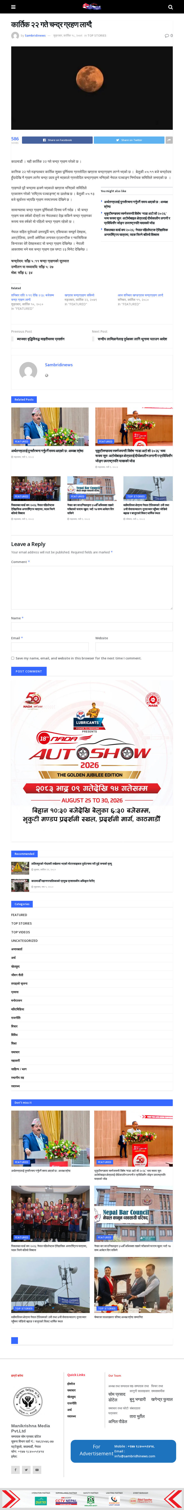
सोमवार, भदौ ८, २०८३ (135, 518)
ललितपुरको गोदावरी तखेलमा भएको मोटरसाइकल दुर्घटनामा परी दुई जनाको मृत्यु (71, 864)
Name (17, 618)
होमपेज (71, 1384)
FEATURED (21, 441)
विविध (14, 1035)
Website (101, 638)
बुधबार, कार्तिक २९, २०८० (44, 869)
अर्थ (13, 957)
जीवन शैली (17, 975)
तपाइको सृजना (19, 983)
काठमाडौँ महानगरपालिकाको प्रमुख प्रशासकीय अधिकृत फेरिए (63, 881)
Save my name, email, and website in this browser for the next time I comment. (79, 658)
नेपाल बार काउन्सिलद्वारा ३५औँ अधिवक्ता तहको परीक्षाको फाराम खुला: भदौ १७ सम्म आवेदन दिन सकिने (90, 509)
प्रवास (14, 992)
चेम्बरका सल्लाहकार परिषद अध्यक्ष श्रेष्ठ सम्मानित (118, 1317)
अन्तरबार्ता (16, 949)
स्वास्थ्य (15, 1086)
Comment (20, 562)
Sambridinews (35, 35)
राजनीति (15, 1018)
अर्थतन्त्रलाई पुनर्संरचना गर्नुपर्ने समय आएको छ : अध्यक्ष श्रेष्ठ (47, 450)
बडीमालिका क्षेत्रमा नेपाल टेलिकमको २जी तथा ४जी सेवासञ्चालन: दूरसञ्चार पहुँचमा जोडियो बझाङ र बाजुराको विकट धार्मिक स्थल (146, 509)
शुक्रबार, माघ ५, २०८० (43, 886)
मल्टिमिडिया (17, 1009)
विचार (14, 1026)
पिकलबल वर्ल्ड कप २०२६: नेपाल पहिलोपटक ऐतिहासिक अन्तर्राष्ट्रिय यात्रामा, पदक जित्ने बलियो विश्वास (33, 509)
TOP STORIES (97, 35)
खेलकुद (15, 966)
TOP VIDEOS (20, 932)
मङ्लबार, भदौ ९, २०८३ (23, 456)
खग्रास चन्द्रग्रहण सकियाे (79, 295)
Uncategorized (24, 940)
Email (17, 638)
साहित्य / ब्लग (18, 1069)
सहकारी (15, 1060)
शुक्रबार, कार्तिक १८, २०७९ (67, 35)
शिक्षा (14, 1043)
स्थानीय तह (17, 1077)
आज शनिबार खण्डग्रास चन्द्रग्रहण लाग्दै (140, 295)
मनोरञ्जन (16, 1000)
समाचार (15, 1052)
